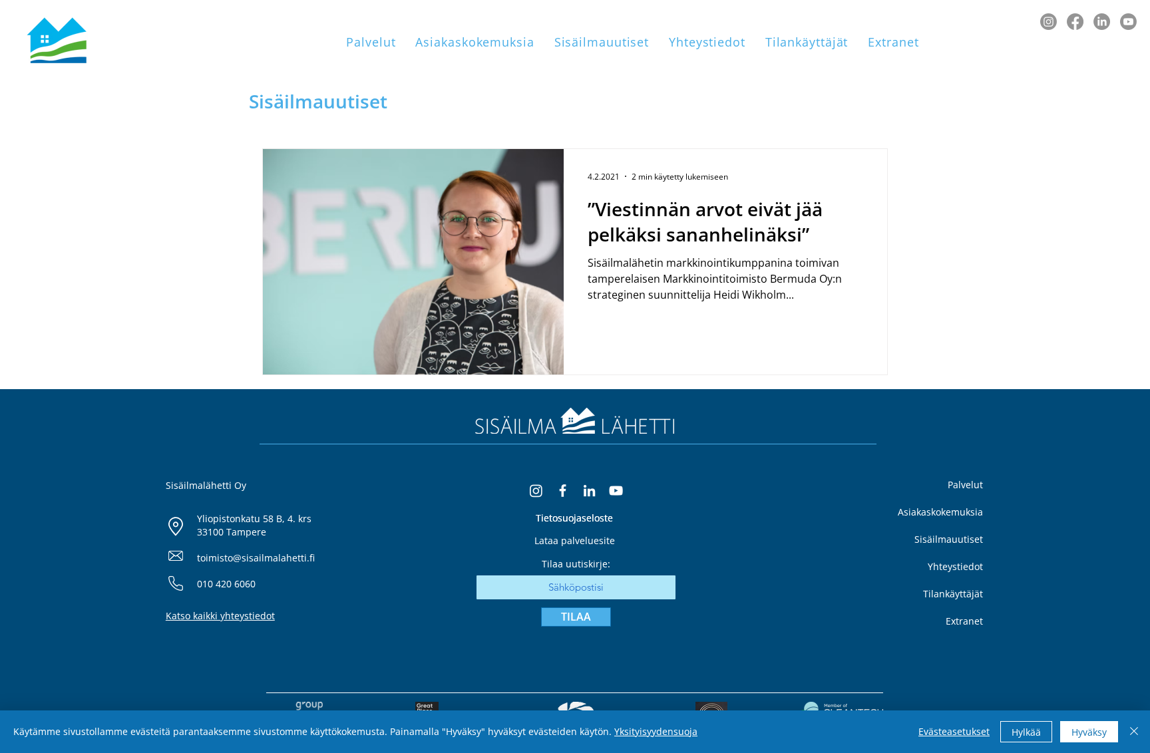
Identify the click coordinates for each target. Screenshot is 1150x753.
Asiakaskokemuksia (940, 512)
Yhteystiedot (955, 566)
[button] (371, 42)
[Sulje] (1134, 731)
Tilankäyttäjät (953, 593)
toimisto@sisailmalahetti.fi (256, 557)
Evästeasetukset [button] (954, 731)
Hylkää (1026, 732)
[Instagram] (1048, 21)
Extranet (964, 621)
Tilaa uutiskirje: (576, 564)
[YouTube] (616, 490)
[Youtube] (1128, 21)
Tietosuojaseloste (574, 518)
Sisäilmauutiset (948, 539)
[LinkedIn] (1101, 21)
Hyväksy (1089, 732)
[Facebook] (1075, 21)
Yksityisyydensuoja (655, 731)
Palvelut (965, 484)
